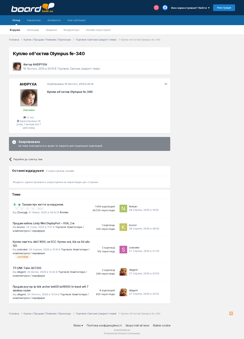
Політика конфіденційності (104, 325)
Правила (51, 29)
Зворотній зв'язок (137, 325)
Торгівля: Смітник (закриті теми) (78, 68)
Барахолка (34, 20)
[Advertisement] (204, 71)
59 (39, 208)
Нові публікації (76, 20)
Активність (54, 20)
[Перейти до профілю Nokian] (123, 208)
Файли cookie (162, 325)
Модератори (71, 29)
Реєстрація (224, 7)
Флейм (64, 212)
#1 (166, 83)
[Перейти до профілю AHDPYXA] (17, 66)
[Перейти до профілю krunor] (123, 227)
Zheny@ (22, 212)
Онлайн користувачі (98, 29)
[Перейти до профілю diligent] (123, 272)
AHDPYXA (40, 64)
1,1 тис (30, 117)
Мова (77, 325)
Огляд (16, 20)
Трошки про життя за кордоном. (43, 204)
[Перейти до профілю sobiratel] (123, 249)
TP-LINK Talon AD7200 (27, 268)
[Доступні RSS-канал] (231, 313)
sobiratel (22, 249)
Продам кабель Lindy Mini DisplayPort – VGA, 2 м (43, 223)
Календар (33, 29)
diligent (21, 271)
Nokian (133, 206)
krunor (21, 226)
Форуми (15, 29)
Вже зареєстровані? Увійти (189, 7)
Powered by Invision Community (122, 333)
